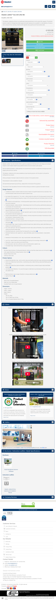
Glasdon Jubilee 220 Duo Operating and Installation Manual (10, 491)
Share (15, 155)
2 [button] (13, 51)
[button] (53, 6)
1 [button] (12, 51)
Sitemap (7, 544)
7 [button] (21, 51)
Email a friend (42, 153)
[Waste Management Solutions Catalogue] (11, 462)
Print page (15, 153)
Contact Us (8, 534)
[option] (12, 39)
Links (7, 536)
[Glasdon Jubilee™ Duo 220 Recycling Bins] (17, 435)
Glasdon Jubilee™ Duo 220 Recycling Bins (25, 447)
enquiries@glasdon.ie (7, 6)
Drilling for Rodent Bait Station (35, 111)
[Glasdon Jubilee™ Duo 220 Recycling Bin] (4, 61)
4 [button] (16, 51)
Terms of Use (8, 554)
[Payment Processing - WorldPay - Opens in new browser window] (12, 586)
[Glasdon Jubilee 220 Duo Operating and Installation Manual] (10, 481)
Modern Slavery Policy (11, 557)
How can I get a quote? (40, 47)
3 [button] (15, 51)
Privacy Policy (9, 546)
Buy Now (40, 41)
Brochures (8, 541)
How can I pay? (39, 44)
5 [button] (18, 51)
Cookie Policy (9, 549)
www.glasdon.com (13, 565)
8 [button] (22, 51)
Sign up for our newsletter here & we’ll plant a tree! (28, 509)
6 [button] (19, 51)
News (7, 531)
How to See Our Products (11, 526)
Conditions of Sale (10, 552)
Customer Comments (10, 528)
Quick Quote (41, 50)
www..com (43, 447)
